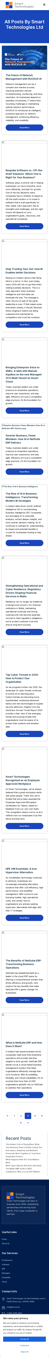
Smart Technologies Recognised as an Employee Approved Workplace (23, 780)
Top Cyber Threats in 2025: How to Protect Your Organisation (22, 678)
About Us (5, 1243)
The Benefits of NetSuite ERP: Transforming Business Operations (23, 964)
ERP (3, 1269)
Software (5, 1264)
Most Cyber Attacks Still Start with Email (23, 1165)
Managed (6, 1273)
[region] (24, 1335)
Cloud (4, 1282)
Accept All (24, 1339)
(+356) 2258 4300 (14, 1313)
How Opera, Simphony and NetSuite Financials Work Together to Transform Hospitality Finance (23, 1153)
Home (4, 1239)
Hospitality (6, 1277)
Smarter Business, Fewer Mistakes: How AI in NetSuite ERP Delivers (23, 439)
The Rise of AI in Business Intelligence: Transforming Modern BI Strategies (22, 497)
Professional (7, 1260)
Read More (24, 128)
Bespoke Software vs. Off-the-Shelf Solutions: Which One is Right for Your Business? (24, 174)
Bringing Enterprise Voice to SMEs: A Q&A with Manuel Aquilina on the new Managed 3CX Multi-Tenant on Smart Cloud (23, 374)
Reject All (24, 1352)
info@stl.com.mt (13, 1307)
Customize (24, 1345)
